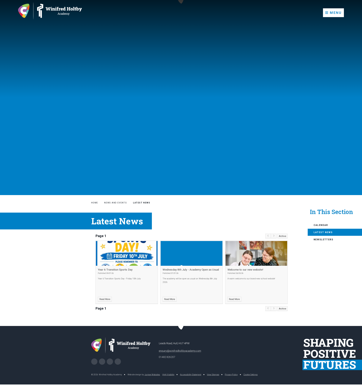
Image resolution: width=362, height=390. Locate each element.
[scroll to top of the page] (181, 326)
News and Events (115, 203)
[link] (268, 236)
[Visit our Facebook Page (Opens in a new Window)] (94, 361)
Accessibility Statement (190, 374)
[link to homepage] (52, 12)
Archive (282, 236)
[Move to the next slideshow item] (346, 173)
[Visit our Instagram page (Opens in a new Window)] (102, 361)
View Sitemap (213, 374)
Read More (104, 299)
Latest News (141, 203)
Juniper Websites (152, 374)
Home (94, 203)
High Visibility (168, 374)
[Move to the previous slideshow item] (339, 173)
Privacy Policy (231, 374)
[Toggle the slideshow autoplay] (353, 173)
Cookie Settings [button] (251, 374)
